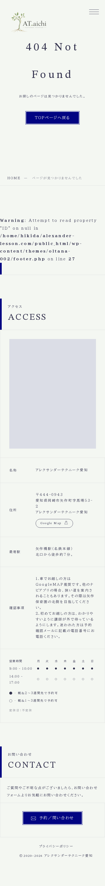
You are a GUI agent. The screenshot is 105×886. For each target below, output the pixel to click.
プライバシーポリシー (56, 846)
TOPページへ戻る (52, 118)
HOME (14, 178)
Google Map (51, 523)
